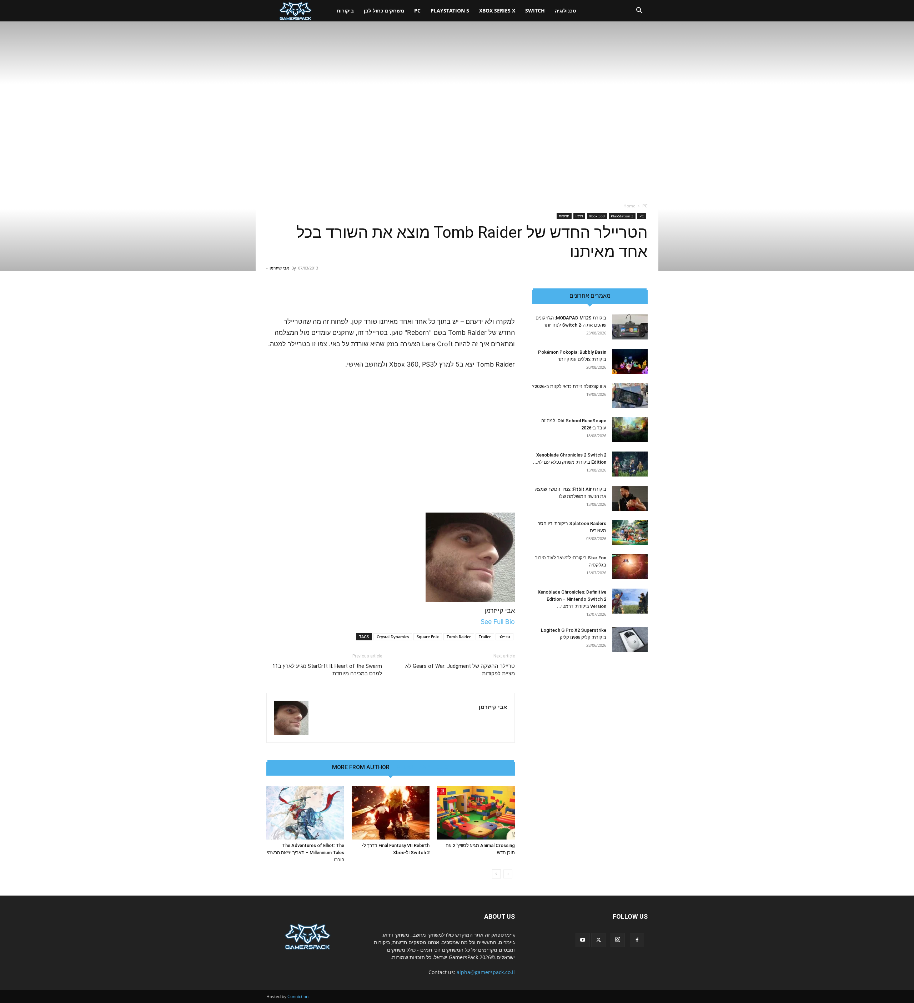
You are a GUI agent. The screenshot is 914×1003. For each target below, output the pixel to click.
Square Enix (428, 636)
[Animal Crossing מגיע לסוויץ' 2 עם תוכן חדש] (476, 813)
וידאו (579, 215)
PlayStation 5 (450, 10)
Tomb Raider (459, 636)
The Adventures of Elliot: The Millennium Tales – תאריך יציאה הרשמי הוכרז (305, 852)
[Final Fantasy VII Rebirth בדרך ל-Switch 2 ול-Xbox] (391, 813)
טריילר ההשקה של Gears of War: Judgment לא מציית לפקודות (460, 670)
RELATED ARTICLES (423, 767)
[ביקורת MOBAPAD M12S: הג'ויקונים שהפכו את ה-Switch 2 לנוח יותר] (630, 326)
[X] (598, 940)
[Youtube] (583, 940)
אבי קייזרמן (279, 268)
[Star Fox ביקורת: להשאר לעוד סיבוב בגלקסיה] (630, 566)
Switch (535, 10)
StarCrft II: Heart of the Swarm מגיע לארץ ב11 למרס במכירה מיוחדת (327, 670)
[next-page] (496, 874)
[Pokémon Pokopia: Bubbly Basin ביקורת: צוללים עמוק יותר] (630, 361)
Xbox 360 (597, 215)
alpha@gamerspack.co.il (486, 972)
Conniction (297, 996)
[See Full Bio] (477, 621)
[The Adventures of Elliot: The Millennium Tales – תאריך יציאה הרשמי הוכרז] (305, 813)
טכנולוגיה (565, 10)
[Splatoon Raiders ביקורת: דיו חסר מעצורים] (630, 532)
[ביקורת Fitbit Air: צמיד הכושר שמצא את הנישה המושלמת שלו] (630, 498)
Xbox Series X (497, 10)
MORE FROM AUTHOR (361, 767)
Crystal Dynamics (393, 636)
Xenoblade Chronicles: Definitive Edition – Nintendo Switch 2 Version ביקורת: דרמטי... (572, 599)
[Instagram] (618, 940)
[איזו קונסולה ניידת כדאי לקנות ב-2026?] (630, 395)
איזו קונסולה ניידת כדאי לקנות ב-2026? (569, 386)
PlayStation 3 (622, 215)
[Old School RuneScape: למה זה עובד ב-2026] (630, 429)
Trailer (485, 636)
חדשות (564, 215)
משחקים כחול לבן (384, 10)
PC (417, 10)
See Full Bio (498, 621)
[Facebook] (637, 940)
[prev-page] (507, 874)
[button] (639, 11)
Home (629, 206)
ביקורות (345, 10)
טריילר (504, 636)
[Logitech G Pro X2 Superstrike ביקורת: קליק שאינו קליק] (630, 639)
